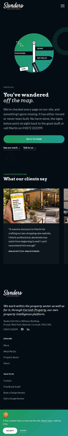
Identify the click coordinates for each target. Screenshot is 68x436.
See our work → (11, 147)
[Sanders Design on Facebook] (22, 329)
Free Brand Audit (11, 386)
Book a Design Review (14, 392)
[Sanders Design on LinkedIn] (28, 329)
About (6, 363)
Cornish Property (34, 310)
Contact (7, 380)
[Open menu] (62, 6)
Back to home (34, 139)
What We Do (9, 351)
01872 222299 (10, 329)
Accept (10, 430)
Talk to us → (29, 147)
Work (6, 345)
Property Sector (11, 357)
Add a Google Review (13, 398)
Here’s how (46, 420)
